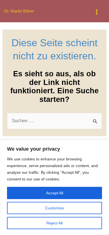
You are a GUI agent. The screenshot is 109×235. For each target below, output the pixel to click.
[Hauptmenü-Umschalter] (97, 12)
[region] (54, 187)
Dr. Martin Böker (19, 11)
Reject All (54, 223)
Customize (54, 208)
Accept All (54, 193)
